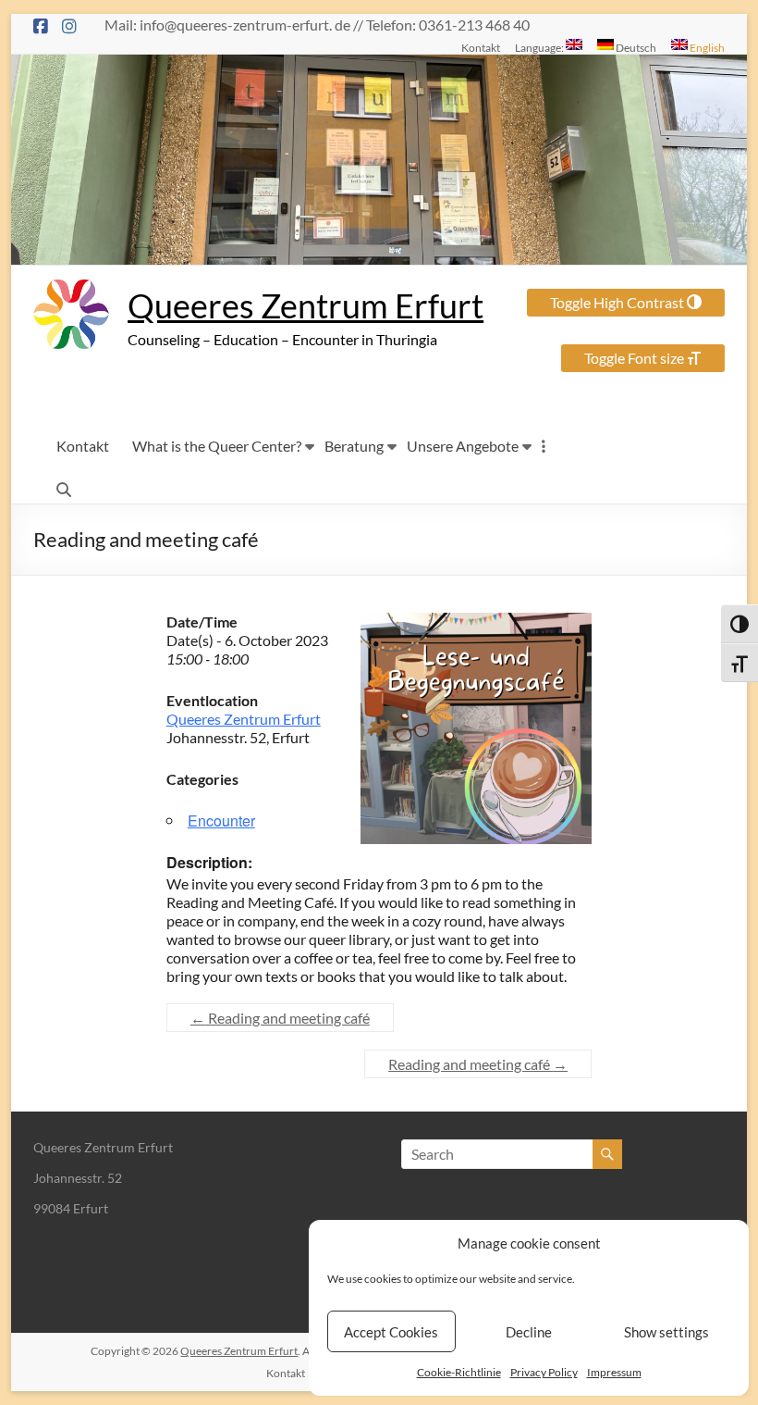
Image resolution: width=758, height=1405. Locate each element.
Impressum (614, 1372)
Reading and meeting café (280, 1017)
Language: (540, 47)
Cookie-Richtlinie (459, 1372)
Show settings (666, 1332)
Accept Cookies (391, 1332)
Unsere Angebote (463, 445)
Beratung (354, 445)
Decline (529, 1332)
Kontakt (480, 47)
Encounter (221, 820)
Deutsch (635, 47)
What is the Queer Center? (216, 445)
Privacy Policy (544, 1372)
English (706, 47)
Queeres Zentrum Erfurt (305, 305)
